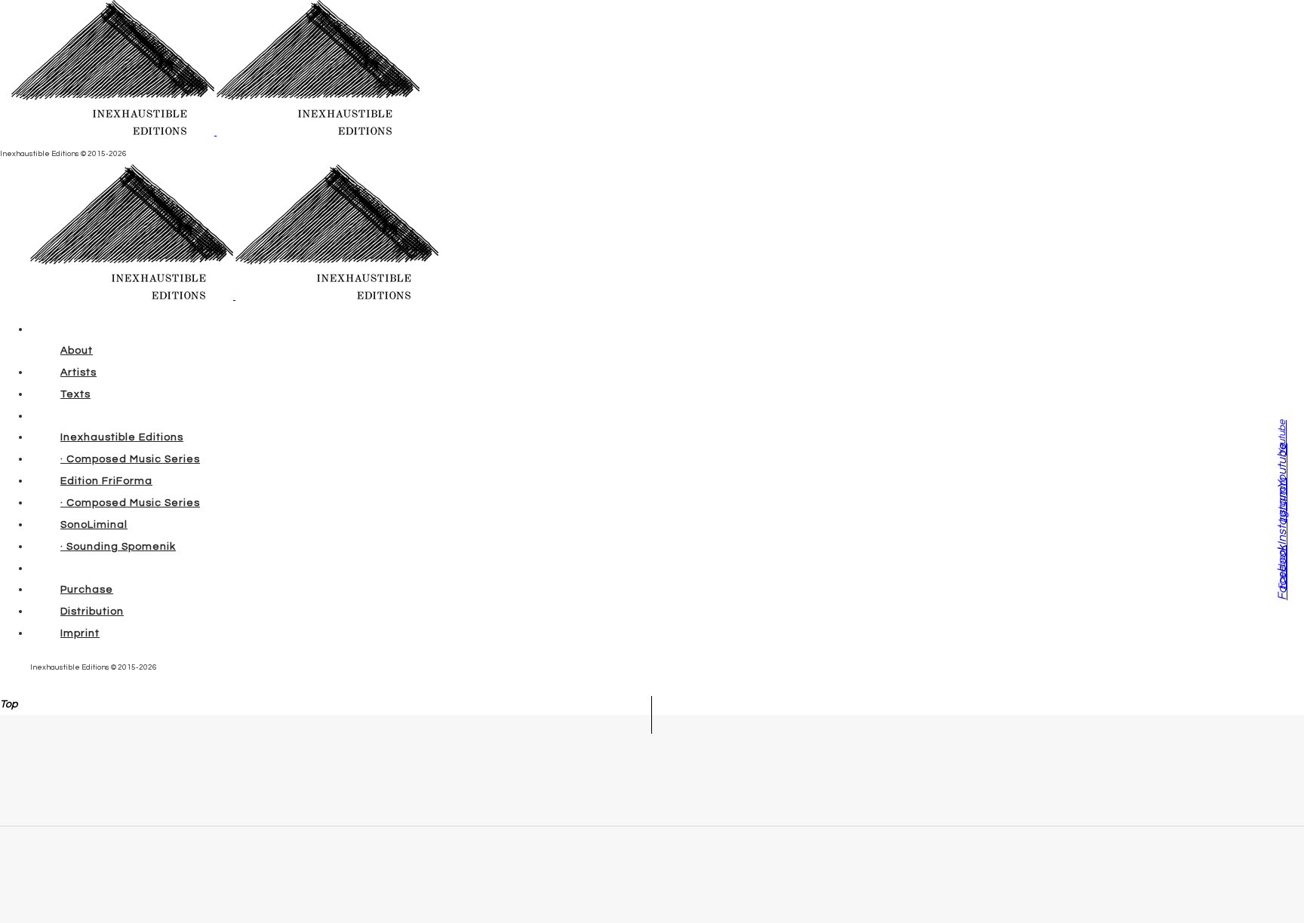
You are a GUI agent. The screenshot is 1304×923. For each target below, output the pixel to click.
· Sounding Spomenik (118, 546)
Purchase (86, 589)
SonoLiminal (94, 525)
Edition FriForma (106, 481)
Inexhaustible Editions (121, 437)
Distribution (92, 611)
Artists (78, 372)
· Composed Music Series (130, 459)
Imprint (80, 633)
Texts (75, 394)
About (76, 350)
